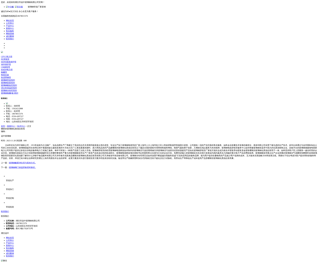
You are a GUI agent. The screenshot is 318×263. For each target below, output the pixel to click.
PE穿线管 (5, 59)
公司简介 (10, 23)
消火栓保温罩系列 (9, 88)
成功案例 (10, 36)
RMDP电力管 (7, 70)
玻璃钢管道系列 (8, 80)
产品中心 (10, 26)
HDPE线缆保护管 (8, 62)
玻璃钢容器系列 (8, 83)
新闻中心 (10, 28)
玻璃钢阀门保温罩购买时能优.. (22, 167)
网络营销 (10, 34)
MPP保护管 (6, 64)
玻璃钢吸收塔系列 (9, 85)
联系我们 (10, 39)
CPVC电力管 (6, 57)
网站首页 (10, 21)
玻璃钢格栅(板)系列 (9, 93)
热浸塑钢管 (6, 77)
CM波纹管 (5, 67)
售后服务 (10, 31)
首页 (3, 126)
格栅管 (4, 72)
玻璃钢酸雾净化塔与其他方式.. (22, 163)
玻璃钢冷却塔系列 (9, 90)
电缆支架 (5, 75)
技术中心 (21, 126)
